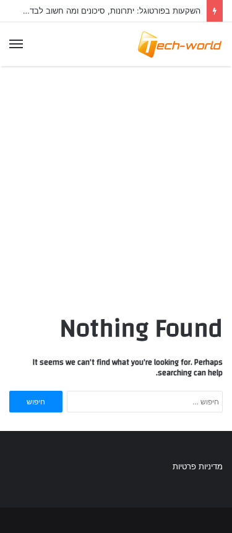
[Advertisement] (116, 187)
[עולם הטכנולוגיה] (179, 44)
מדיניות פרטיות (198, 466)
